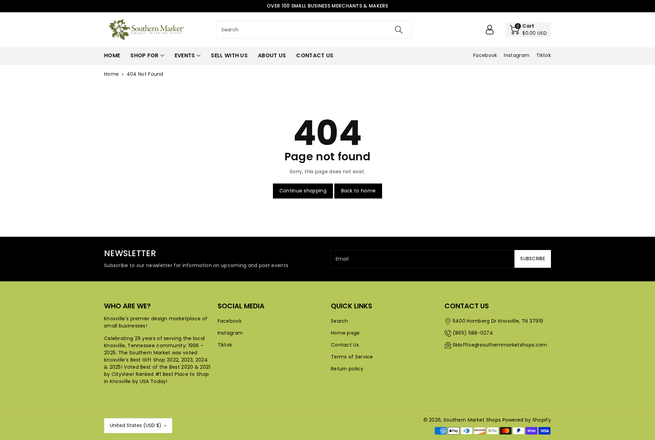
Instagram (230, 332)
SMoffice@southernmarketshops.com (500, 344)
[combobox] (313, 29)
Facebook (230, 321)
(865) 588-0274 (473, 332)
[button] (528, 29)
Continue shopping (302, 190)
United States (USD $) (135, 425)
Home (111, 74)
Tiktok (225, 344)
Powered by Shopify (527, 419)
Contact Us (345, 344)
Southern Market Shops (472, 419)
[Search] (399, 29)
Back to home (358, 190)
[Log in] (489, 29)
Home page (345, 332)
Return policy (347, 368)
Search (339, 321)
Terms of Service (352, 356)
